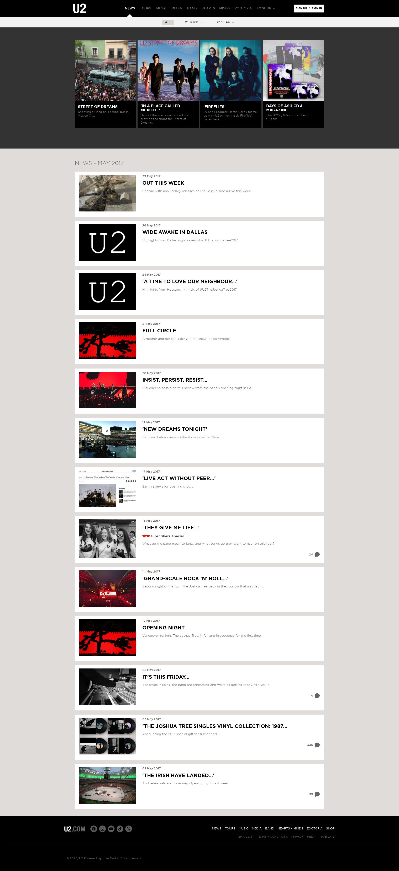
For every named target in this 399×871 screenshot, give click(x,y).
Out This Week (163, 183)
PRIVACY (297, 836)
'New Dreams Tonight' (174, 429)
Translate (326, 836)
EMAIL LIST (246, 836)
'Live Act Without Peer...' (179, 478)
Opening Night (163, 627)
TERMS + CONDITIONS (272, 836)
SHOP (330, 828)
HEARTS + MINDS (290, 828)
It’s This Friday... (166, 677)
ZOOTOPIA (315, 828)
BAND (269, 828)
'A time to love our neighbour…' (190, 281)
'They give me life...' (171, 527)
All (168, 22)
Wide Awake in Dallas (175, 232)
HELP (311, 836)
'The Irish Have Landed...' (178, 775)
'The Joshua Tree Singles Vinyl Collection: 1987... (214, 726)
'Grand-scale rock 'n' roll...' (185, 578)
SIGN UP (302, 9)
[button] (265, 8)
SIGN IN (318, 9)
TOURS (230, 828)
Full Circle (159, 330)
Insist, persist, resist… (174, 380)
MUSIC (243, 828)
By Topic (191, 22)
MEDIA (257, 828)
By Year (223, 22)
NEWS (216, 828)
